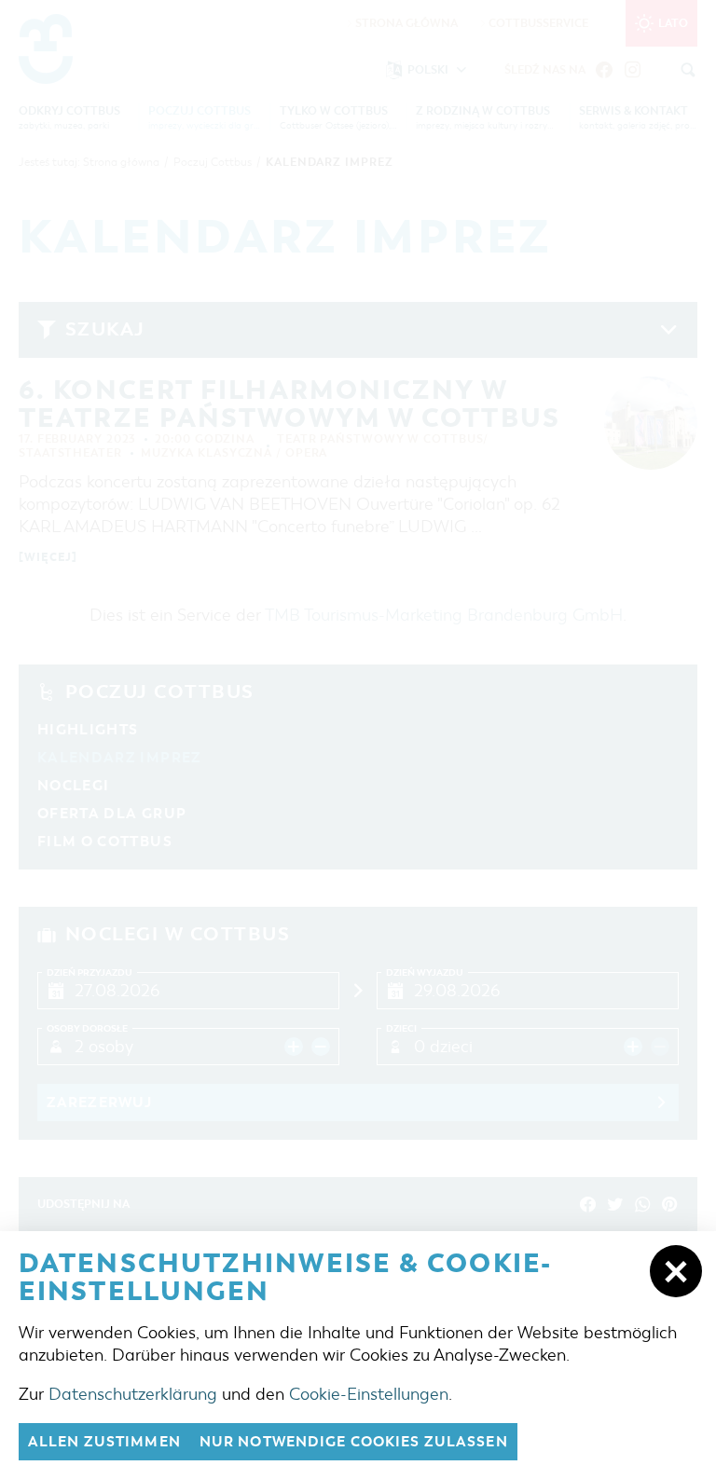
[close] (676, 1271)
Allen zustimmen (104, 1441)
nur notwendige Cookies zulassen (354, 1441)
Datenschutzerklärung (132, 1394)
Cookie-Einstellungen (368, 1394)
